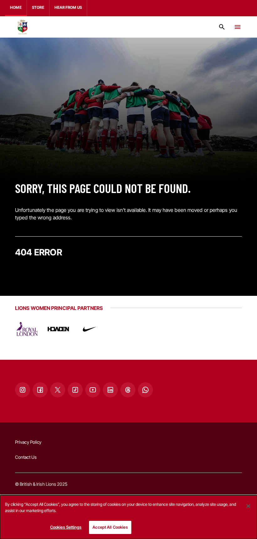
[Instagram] (22, 389)
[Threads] (127, 389)
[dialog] (128, 517)
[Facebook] (40, 389)
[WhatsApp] (145, 389)
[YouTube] (92, 389)
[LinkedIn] (110, 389)
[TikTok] (75, 389)
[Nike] (90, 329)
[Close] (248, 506)
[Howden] (58, 329)
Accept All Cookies (110, 527)
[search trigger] (221, 26)
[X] (57, 389)
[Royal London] (27, 329)
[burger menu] (237, 27)
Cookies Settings (65, 527)
